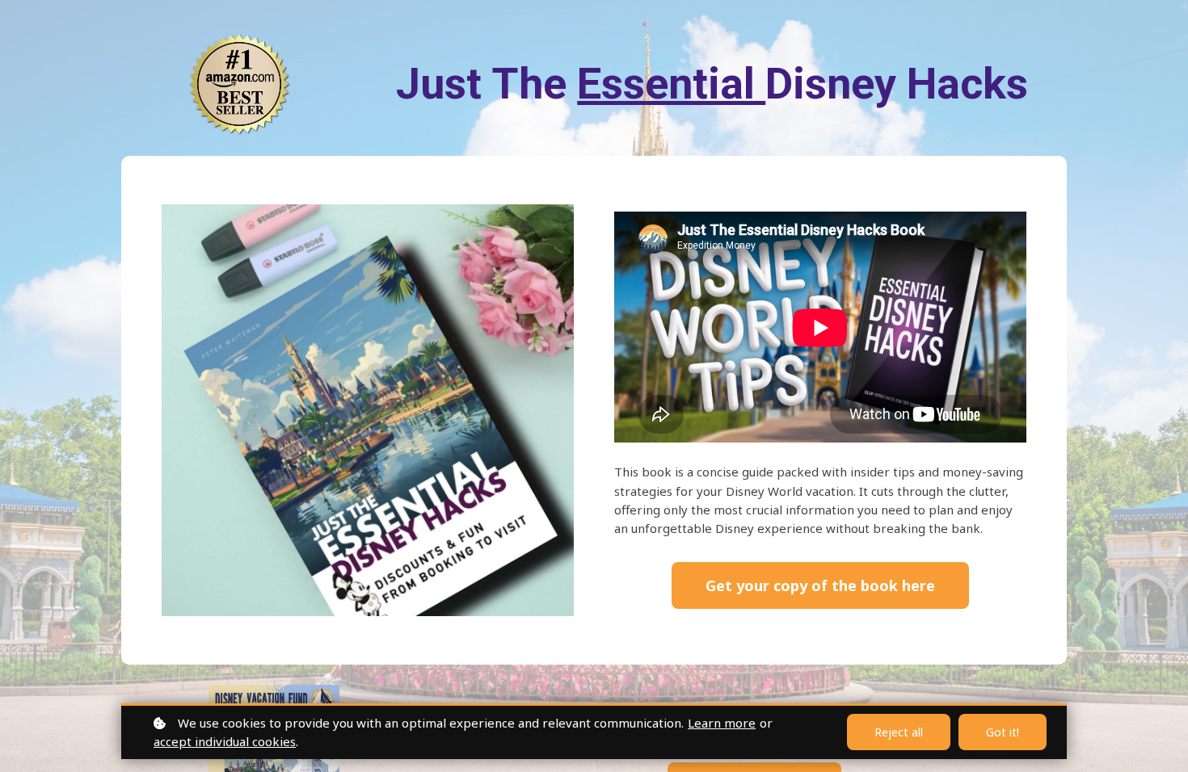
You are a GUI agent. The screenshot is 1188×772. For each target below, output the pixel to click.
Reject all (898, 732)
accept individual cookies (225, 741)
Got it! (1002, 732)
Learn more (722, 723)
